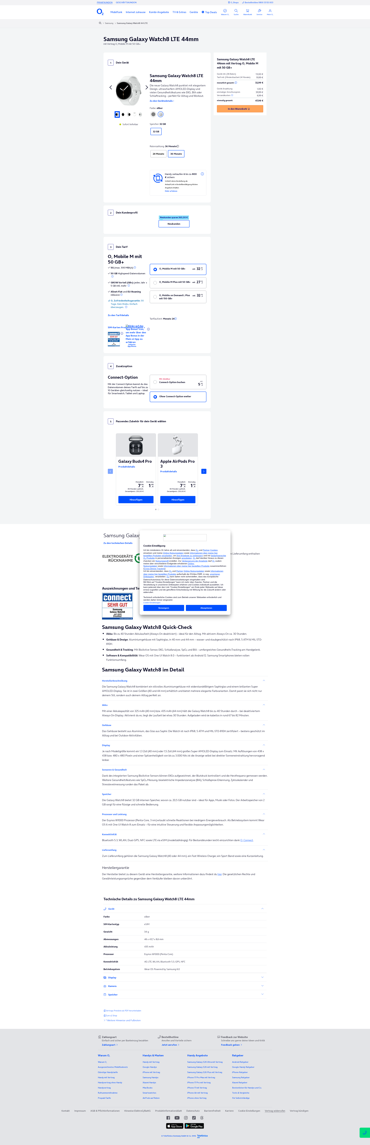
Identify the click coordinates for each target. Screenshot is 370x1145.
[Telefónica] (202, 1136)
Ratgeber (240, 1062)
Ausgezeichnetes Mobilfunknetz (113, 1067)
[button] (116, 12)
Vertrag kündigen (299, 1110)
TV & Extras (179, 12)
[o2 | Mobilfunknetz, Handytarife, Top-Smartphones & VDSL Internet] (100, 23)
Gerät (111, 908)
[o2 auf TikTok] (194, 1118)
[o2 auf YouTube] (177, 1118)
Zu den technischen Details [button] (117, 543)
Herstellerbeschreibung (114, 680)
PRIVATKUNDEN (104, 2)
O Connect (246, 840)
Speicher (113, 994)
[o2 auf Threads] (201, 1118)
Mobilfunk (116, 12)
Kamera (112, 986)
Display (106, 745)
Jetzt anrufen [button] (169, 1044)
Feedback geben (230, 1044)
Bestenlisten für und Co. (247, 1087)
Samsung (109, 23)
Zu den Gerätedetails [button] (161, 100)
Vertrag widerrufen (275, 1110)
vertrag (104, 1087)
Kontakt (66, 1110)
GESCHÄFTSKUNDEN (126, 2)
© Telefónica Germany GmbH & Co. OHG (178, 1136)
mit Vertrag (106, 1077)
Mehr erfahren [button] (171, 191)
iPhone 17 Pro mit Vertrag (201, 1077)
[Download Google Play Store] (194, 1126)
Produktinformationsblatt (168, 1110)
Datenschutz (193, 1110)
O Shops (235, 2)
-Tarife (104, 1098)
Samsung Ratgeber (241, 1077)
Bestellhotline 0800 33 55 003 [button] (259, 2)
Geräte (194, 12)
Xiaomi (149, 1082)
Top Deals (211, 12)
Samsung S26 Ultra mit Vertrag (205, 1062)
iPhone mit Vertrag (151, 1072)
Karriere (229, 1110)
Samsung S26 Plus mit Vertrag (204, 1072)
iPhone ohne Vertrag (196, 1098)
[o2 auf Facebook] (168, 1118)
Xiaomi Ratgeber (239, 1082)
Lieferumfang (109, 850)
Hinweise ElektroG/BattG (137, 1110)
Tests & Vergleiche (240, 1092)
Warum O (102, 1062)
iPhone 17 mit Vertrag (197, 1087)
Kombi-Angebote (159, 12)
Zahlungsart (109, 1044)
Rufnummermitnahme (108, 1092)
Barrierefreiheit (212, 1110)
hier (220, 874)
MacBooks (147, 1087)
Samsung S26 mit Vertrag (202, 1067)
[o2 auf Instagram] (186, 1118)
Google (150, 1067)
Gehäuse (106, 725)
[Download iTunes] (174, 1126)
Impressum (80, 1110)
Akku (105, 705)
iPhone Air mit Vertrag (197, 1092)
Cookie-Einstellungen (249, 1110)
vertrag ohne (110, 1082)
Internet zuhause (136, 12)
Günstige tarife (108, 1072)
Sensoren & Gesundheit (114, 769)
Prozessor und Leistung (114, 814)
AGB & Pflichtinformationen (105, 1110)
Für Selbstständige (241, 1098)
